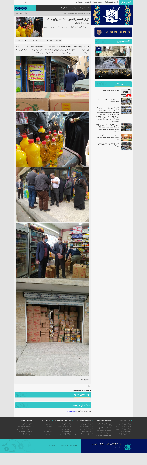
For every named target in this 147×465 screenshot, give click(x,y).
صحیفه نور (49, 429)
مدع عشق (49, 434)
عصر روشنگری (48, 431)
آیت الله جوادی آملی (86, 424)
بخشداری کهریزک (67, 13)
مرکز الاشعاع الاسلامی (65, 434)
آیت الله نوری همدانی (85, 429)
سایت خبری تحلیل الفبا (124, 434)
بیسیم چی (49, 424)
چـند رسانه (73, 8)
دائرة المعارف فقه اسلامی (64, 426)
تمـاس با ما (63, 8)
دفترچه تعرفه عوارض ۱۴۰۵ (111, 90)
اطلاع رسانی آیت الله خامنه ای (83, 434)
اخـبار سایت (81, 8)
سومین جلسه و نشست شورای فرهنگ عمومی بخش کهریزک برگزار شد (108, 137)
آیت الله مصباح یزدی (85, 426)
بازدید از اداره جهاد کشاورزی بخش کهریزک (108, 145)
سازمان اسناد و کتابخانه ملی (103, 433)
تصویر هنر (49, 426)
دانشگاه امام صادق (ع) (105, 428)
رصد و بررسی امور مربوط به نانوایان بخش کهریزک (108, 100)
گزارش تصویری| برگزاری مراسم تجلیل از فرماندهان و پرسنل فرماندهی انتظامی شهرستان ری (86, 2)
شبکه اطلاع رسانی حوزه (25, 431)
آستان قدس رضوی (27, 424)
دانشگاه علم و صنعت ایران (104, 430)
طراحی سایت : (117, 447)
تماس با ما (52, 445)
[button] (101, 76)
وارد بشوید (71, 411)
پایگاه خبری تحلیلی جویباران (123, 426)
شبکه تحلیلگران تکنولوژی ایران (103, 435)
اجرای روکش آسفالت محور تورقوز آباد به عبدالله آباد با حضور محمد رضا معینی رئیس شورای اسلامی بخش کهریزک (107, 128)
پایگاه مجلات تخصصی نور (25, 426)
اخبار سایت (62, 445)
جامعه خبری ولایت (126, 431)
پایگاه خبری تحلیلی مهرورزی (123, 429)
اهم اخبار (77, 13)
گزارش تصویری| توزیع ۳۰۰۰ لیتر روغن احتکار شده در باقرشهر (68, 21)
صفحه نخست (73, 445)
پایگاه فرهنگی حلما (66, 424)
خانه (88, 8)
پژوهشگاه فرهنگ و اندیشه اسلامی (104, 424)
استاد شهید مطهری (86, 431)
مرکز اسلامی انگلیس (66, 431)
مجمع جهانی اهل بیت (65, 429)
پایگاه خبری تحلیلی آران (124, 424)
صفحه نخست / (85, 13)
